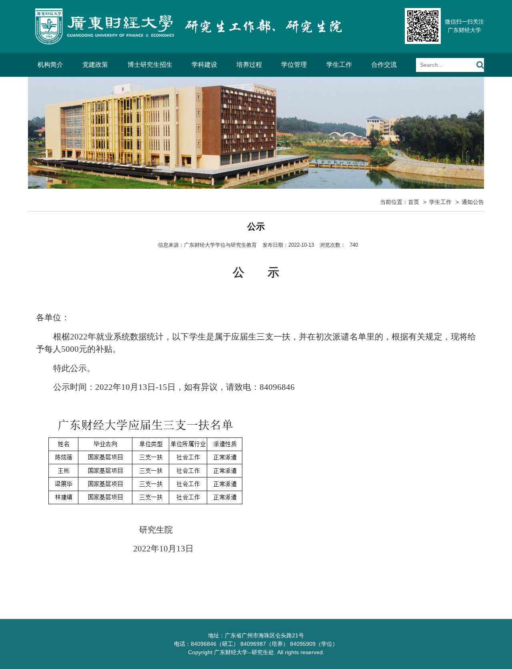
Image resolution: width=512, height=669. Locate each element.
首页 (413, 202)
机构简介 (50, 64)
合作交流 (384, 64)
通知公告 (473, 202)
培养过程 (249, 64)
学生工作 (339, 64)
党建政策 (95, 64)
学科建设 (204, 64)
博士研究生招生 (150, 64)
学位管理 (294, 64)
